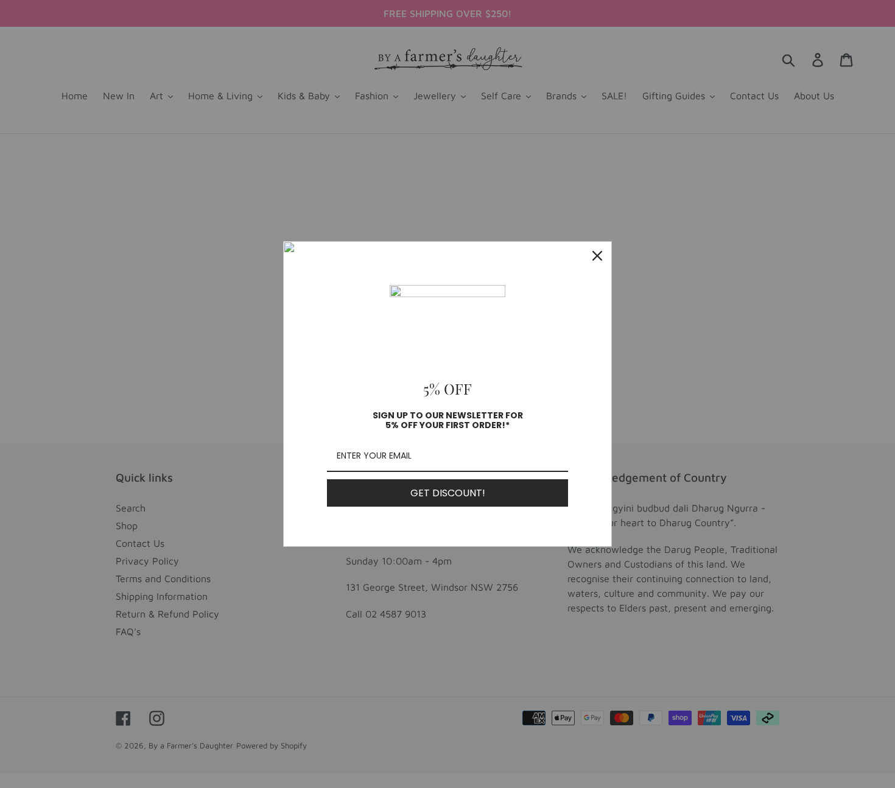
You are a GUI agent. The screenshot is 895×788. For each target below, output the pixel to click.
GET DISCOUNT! (447, 493)
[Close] (597, 255)
